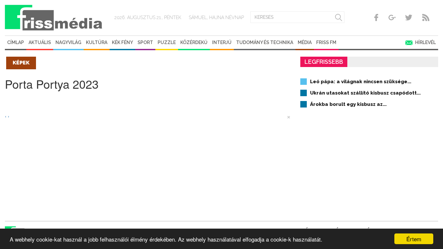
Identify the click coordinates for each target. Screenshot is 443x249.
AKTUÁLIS (40, 42)
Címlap (15, 42)
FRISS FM (326, 42)
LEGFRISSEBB (324, 61)
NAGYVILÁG (68, 42)
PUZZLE (167, 42)
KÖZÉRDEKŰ (194, 42)
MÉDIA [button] (305, 42)
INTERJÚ (222, 42)
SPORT (145, 42)
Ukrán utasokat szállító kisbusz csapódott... (365, 93)
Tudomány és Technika (264, 42)
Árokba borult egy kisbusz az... (348, 104)
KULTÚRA (96, 42)
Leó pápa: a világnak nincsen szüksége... (360, 82)
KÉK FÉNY (122, 42)
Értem (413, 239)
